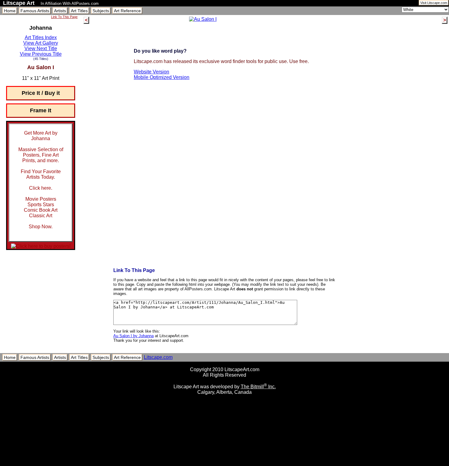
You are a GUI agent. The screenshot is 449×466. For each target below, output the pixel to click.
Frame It (40, 110)
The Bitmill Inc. (258, 386)
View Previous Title (41, 54)
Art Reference (127, 10)
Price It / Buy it (41, 93)
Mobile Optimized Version (161, 77)
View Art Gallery (40, 43)
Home (10, 10)
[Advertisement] (224, 463)
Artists (60, 10)
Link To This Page (64, 17)
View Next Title (40, 48)
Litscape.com (158, 357)
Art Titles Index (41, 37)
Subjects (101, 10)
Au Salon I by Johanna (133, 336)
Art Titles (79, 10)
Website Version (151, 71)
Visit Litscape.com (433, 3)
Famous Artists (34, 10)
